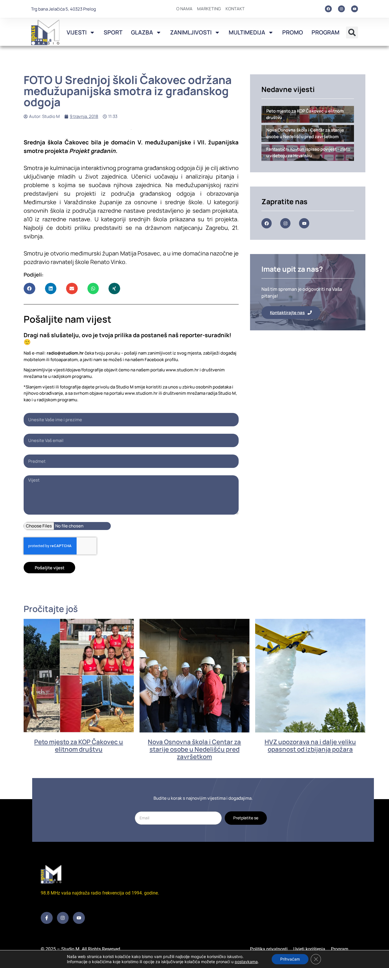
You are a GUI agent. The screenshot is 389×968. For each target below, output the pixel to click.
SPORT (113, 32)
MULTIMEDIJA (247, 32)
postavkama (246, 961)
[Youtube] (354, 8)
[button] (352, 32)
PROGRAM (325, 32)
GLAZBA (142, 32)
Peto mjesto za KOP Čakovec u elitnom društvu (78, 746)
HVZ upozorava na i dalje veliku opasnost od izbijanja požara (310, 746)
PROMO (292, 32)
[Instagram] (341, 8)
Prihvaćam (290, 959)
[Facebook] (328, 8)
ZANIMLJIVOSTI (191, 32)
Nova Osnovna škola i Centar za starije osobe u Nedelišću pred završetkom (194, 749)
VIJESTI (77, 32)
